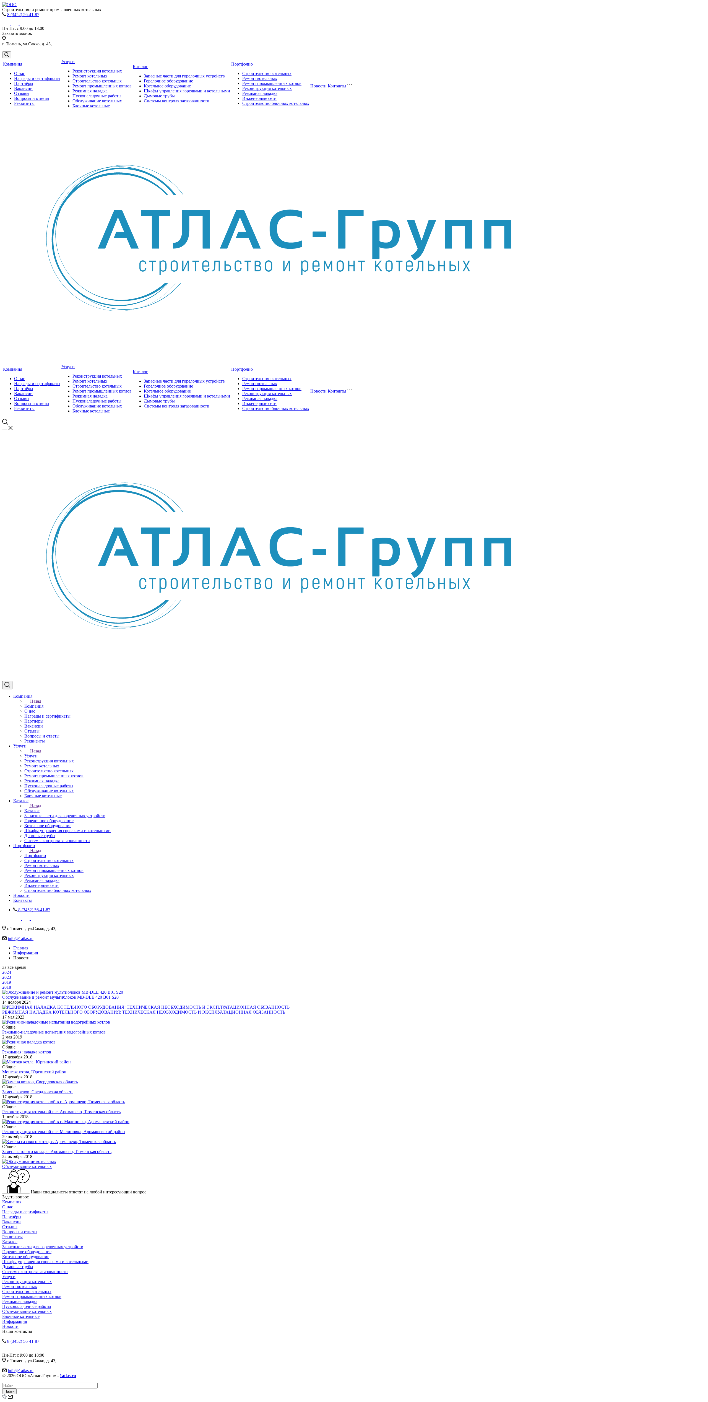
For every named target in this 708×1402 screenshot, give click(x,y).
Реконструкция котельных (97, 71)
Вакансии (23, 88)
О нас (19, 73)
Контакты (337, 86)
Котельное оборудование (167, 86)
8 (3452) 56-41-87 (23, 14)
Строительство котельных (97, 81)
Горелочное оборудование (168, 81)
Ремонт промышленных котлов (102, 86)
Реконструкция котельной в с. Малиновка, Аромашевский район (63, 1131)
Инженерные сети (259, 98)
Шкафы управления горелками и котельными (187, 91)
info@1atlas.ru (20, 938)
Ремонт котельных (89, 76)
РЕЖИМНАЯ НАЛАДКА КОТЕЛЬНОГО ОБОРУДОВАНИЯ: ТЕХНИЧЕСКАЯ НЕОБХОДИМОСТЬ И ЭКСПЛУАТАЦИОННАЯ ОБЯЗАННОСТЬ (143, 1012)
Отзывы (21, 93)
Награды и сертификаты (37, 78)
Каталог (140, 66)
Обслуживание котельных (97, 100)
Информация (14, 1321)
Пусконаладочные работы (96, 96)
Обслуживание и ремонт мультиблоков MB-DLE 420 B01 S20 (60, 997)
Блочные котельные (91, 105)
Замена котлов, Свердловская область (37, 1091)
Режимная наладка (90, 91)
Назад (35, 701)
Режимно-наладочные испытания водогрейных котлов (54, 1032)
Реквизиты (24, 103)
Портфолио (242, 64)
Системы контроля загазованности (176, 100)
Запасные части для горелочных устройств (184, 76)
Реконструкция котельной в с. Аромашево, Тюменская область (61, 1111)
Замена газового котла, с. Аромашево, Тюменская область (56, 1151)
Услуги (68, 61)
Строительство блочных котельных (275, 103)
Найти (9, 1391)
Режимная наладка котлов (26, 1052)
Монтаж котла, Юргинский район (34, 1071)
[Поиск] (6, 54)
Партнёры (23, 83)
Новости (318, 86)
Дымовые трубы (159, 96)
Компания (12, 64)
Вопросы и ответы (31, 98)
